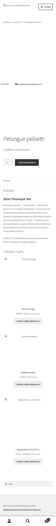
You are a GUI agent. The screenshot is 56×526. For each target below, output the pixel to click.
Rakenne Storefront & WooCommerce (22, 509)
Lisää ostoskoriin (26, 162)
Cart (43, 519)
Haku (28, 521)
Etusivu (6, 22)
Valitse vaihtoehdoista (28, 321)
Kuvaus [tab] (6, 180)
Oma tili (9, 521)
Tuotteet (16, 22)
